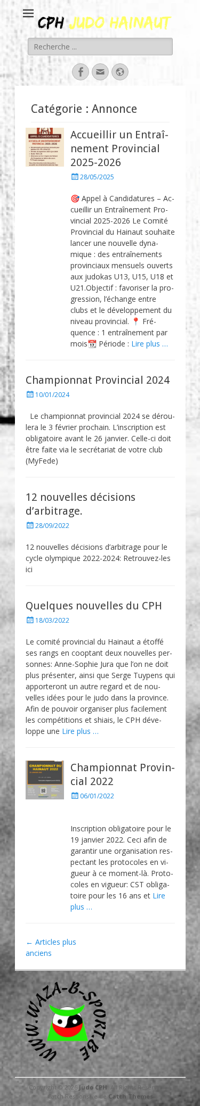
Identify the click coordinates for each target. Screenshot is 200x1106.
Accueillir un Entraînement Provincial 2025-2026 (119, 148)
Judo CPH (93, 1087)
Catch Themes (130, 1096)
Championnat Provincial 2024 (98, 380)
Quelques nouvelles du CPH (94, 605)
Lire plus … (149, 344)
